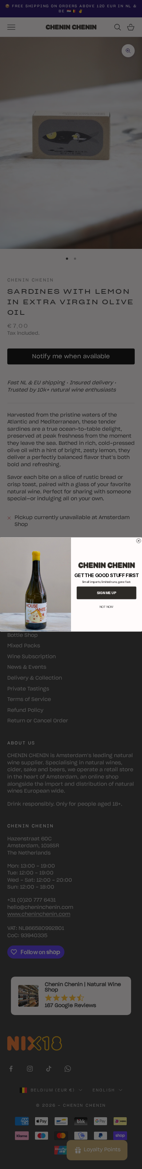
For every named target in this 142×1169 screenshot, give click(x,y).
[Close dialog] (138, 541)
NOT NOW (106, 607)
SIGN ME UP (106, 593)
